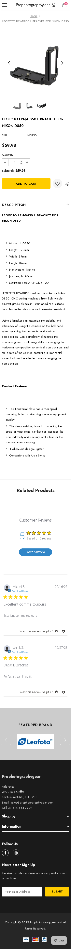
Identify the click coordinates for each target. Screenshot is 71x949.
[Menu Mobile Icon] (4, 5)
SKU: (5, 135)
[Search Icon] (42, 5)
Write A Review (36, 552)
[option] (35, 63)
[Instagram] (16, 853)
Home (33, 16)
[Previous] (9, 63)
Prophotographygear (21, 5)
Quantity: (8, 154)
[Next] (62, 63)
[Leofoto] (35, 741)
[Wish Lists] (57, 183)
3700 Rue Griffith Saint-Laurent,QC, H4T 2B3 (19, 794)
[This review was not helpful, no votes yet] (63, 631)
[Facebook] (5, 853)
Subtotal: (8, 171)
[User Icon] (53, 5)
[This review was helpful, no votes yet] (56, 631)
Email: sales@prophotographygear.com (27, 802)
